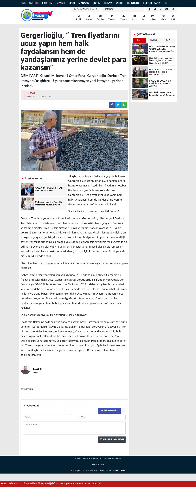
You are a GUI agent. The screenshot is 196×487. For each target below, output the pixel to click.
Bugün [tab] (139, 40)
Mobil (78, 19)
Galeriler (100, 19)
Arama (89, 19)
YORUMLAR (32, 405)
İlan (143, 19)
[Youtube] (167, 9)
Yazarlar (124, 19)
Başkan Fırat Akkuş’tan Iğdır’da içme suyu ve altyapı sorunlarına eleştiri (62, 483)
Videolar (112, 19)
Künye (163, 19)
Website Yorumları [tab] (109, 410)
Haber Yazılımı (119, 471)
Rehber (135, 19)
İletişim (152, 19)
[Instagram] (160, 9)
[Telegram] (172, 9)
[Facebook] (149, 9)
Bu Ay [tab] (168, 40)
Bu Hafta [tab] (154, 40)
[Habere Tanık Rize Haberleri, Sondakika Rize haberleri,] (36, 15)
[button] (167, 3)
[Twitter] (155, 9)
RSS (173, 19)
